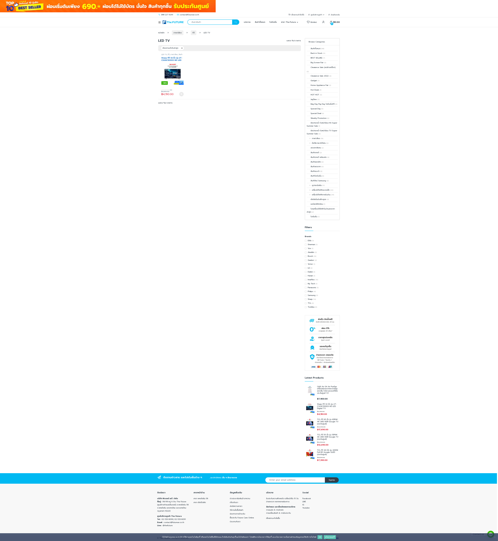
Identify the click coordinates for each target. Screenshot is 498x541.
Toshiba (311, 307)
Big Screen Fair (318, 62)
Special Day (317, 108)
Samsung (311, 295)
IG (303, 504)
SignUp (332, 480)
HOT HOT (316, 94)
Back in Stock (318, 53)
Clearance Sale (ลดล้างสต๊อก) (323, 67)
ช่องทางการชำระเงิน (237, 513)
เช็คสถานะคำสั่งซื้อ (297, 14)
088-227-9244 (167, 14)
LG (309, 268)
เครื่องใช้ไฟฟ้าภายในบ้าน (323, 194)
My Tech (311, 283)
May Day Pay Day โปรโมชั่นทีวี (324, 104)
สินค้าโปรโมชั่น (317, 176)
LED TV (164, 54)
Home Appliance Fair (321, 85)
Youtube (306, 508)
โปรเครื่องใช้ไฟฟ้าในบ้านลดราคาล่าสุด (321, 210)
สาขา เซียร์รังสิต (199, 502)
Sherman (311, 244)
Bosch (310, 256)
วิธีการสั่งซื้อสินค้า (236, 510)
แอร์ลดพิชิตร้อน (318, 204)
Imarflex (311, 279)
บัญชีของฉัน (335, 14)
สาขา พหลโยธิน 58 (200, 498)
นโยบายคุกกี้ (330, 537)
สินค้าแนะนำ (316, 171)
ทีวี (193, 32)
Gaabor (311, 260)
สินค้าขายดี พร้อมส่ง (320, 157)
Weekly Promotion (320, 118)
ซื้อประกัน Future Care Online (242, 517)
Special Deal (317, 113)
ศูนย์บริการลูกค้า (316, 14)
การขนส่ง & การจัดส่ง (274, 510)
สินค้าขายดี (316, 152)
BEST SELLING (318, 58)
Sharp (310, 299)
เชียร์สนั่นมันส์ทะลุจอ (320, 199)
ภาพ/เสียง (178, 32)
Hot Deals (316, 90)
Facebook (306, 498)
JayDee (315, 99)
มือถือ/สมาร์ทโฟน (320, 143)
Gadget (315, 80)
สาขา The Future (288, 22)
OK (320, 537)
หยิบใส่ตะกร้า (181, 94)
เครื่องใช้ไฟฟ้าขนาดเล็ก (322, 190)
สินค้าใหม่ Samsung (320, 180)
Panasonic (312, 287)
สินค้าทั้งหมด (260, 22)
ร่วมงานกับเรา (235, 521)
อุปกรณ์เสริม (318, 185)
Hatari (310, 275)
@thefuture (168, 525)
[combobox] (209, 22)
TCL (309, 303)
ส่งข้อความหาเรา (236, 506)
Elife (309, 240)
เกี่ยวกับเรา (234, 502)
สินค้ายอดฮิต (317, 162)
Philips (310, 291)
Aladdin (311, 252)
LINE (304, 501)
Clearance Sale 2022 (321, 76)
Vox (309, 248)
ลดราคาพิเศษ (317, 147)
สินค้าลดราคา (317, 166)
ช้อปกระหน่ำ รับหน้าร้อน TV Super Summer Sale (322, 132)
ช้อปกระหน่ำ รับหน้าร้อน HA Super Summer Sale (322, 124)
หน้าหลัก (161, 32)
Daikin (310, 271)
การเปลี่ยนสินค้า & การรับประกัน (278, 513)
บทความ (247, 22)
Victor (310, 264)
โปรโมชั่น (273, 22)
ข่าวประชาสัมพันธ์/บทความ (240, 498)
